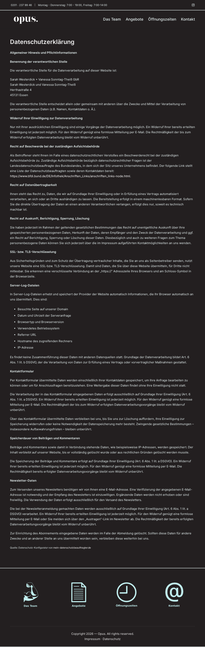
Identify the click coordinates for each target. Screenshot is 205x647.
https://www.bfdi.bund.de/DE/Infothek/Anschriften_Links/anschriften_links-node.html (70, 176)
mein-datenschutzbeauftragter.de (72, 547)
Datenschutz (112, 639)
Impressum (92, 639)
